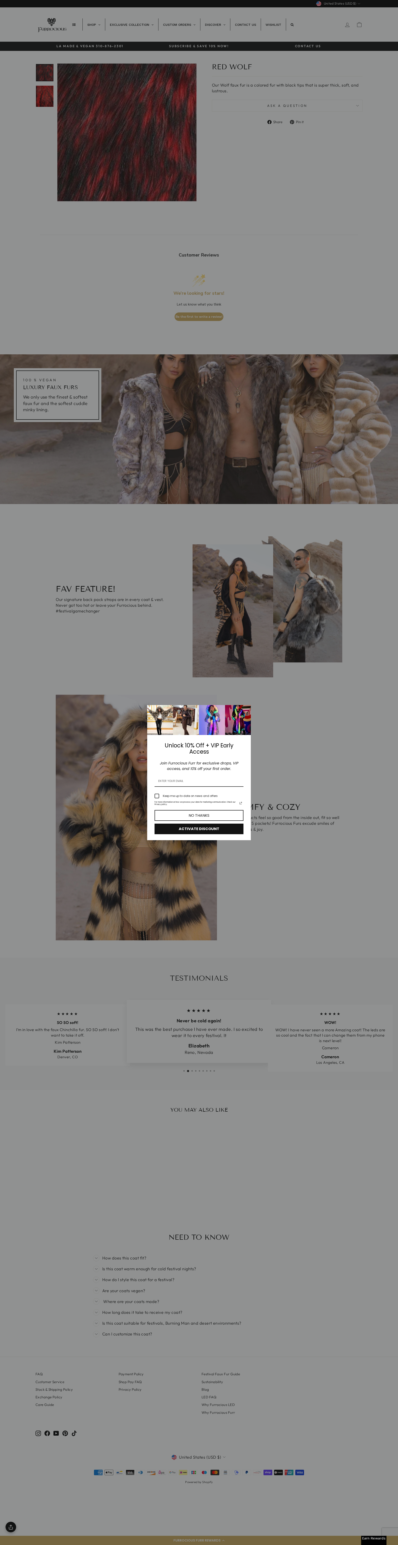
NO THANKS (199, 815)
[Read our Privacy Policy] (240, 803)
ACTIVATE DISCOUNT (199, 828)
